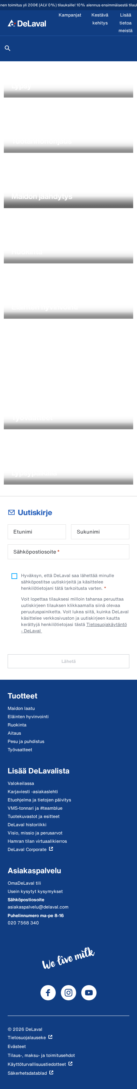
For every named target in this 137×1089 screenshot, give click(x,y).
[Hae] (7, 48)
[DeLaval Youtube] (89, 992)
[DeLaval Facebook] (48, 992)
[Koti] (26, 23)
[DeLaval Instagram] (68, 992)
